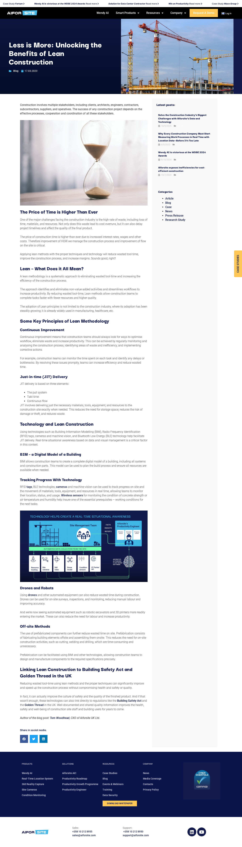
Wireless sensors (72, 495)
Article (180, 126)
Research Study (175, 220)
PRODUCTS (27, 763)
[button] (24, 739)
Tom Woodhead (59, 718)
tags (29, 487)
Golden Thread (34, 705)
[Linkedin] (191, 831)
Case (179, 175)
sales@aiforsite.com (84, 835)
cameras (62, 487)
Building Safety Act (129, 700)
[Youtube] (201, 831)
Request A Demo (203, 13)
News (179, 159)
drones (33, 595)
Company (176, 13)
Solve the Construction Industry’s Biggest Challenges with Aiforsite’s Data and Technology (182, 118)
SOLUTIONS (68, 763)
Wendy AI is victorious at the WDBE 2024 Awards (182, 153)
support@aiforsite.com (136, 835)
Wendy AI (103, 13)
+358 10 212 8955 (82, 831)
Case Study (220, 3)
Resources (153, 13)
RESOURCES (108, 763)
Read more (61, 3)
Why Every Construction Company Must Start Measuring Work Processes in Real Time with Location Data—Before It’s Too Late (184, 136)
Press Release (174, 215)
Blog (15, 70)
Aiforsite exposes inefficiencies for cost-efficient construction (181, 169)
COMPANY (148, 763)
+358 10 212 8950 (133, 831)
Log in (228, 13)
